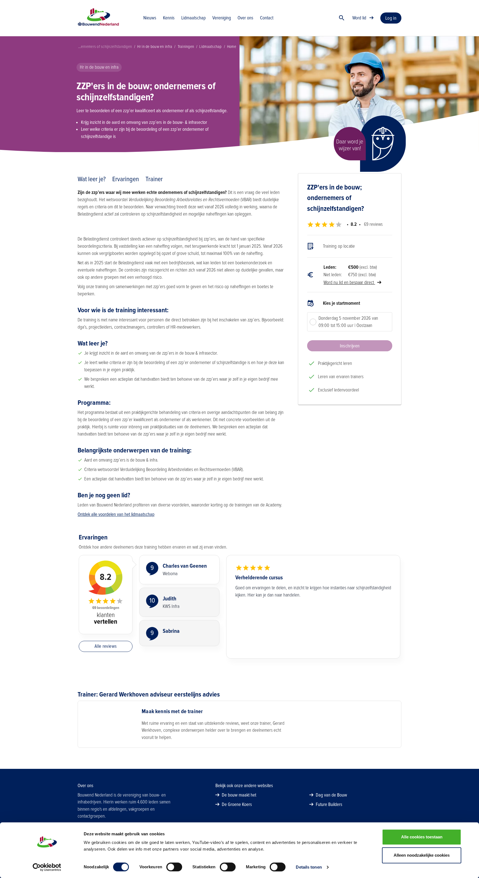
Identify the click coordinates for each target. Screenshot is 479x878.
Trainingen (186, 46)
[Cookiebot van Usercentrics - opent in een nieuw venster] (47, 867)
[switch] (174, 866)
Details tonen (309, 867)
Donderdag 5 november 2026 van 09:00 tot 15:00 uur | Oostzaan (348, 321)
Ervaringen (125, 179)
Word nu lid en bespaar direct (349, 282)
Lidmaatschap (210, 46)
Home (231, 46)
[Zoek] (342, 18)
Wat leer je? (92, 179)
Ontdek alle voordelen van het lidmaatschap (116, 514)
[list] (349, 286)
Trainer (154, 179)
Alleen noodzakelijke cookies (422, 855)
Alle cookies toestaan (421, 837)
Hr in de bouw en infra (154, 46)
